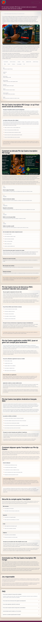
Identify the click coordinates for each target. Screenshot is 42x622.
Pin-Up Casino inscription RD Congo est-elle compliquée (12, 594)
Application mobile (28, 61)
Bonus (23, 61)
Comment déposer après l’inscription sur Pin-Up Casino (12, 611)
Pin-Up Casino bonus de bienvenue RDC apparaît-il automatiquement (14, 600)
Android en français (35, 61)
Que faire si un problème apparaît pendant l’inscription (12, 614)
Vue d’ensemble (6, 61)
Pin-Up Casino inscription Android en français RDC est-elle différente (14, 607)
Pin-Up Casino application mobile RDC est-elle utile (11, 604)
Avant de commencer (13, 61)
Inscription (19, 61)
